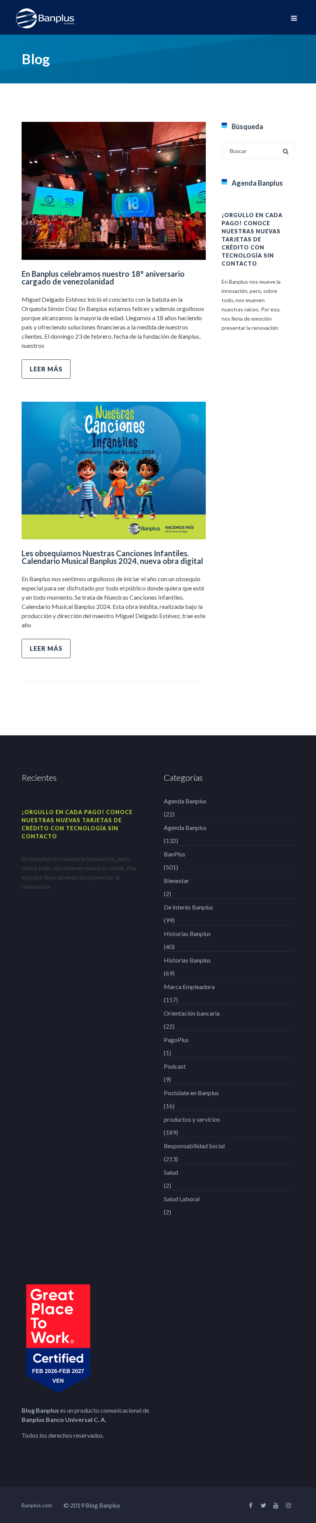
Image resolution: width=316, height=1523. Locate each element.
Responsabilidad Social (194, 1145)
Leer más (46, 368)
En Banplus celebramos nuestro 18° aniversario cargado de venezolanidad (103, 277)
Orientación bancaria (192, 1013)
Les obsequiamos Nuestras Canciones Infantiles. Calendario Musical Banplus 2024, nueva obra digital (112, 557)
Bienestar (176, 880)
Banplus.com (37, 1505)
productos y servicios (192, 1119)
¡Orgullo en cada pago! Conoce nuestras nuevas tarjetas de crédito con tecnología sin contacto (252, 239)
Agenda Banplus (185, 801)
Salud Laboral (182, 1198)
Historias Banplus (187, 933)
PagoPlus (176, 1039)
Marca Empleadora (189, 986)
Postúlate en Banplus (191, 1092)
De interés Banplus (188, 907)
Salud (171, 1172)
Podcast (175, 1066)
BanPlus (174, 854)
